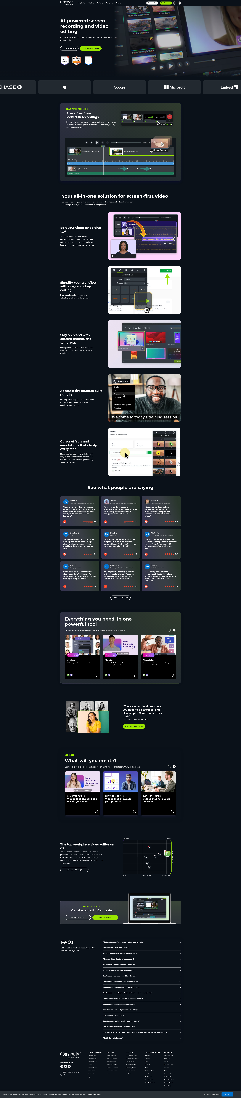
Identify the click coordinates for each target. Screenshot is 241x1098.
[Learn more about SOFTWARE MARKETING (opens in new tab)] (134, 811)
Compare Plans (152, 3)
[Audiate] (71, 675)
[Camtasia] (68, 675)
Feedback (128, 1073)
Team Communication (112, 1067)
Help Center (148, 1073)
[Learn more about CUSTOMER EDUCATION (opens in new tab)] (172, 811)
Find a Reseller (168, 1076)
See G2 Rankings (74, 870)
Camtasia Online (92, 1073)
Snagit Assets (91, 1070)
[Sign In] (179, 3)
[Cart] (174, 3)
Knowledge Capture (131, 1064)
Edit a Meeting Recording (132, 1058)
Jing (89, 1076)
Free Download (165, 3)
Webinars (147, 1058)
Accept (227, 1094)
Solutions (91, 3)
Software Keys (149, 1080)
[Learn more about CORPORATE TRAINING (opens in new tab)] (96, 811)
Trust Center (148, 1076)
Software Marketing (112, 1064)
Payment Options (168, 1083)
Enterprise (109, 1073)
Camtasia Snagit (92, 1058)
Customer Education (131, 1055)
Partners (166, 1067)
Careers (166, 1070)
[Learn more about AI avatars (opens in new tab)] (134, 675)
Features (100, 3)
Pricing (118, 3)
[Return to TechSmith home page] (67, 3)
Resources (109, 3)
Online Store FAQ (169, 1080)
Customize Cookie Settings (212, 1094)
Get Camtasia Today (134, 726)
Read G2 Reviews (120, 598)
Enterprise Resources (169, 1073)
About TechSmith (168, 1055)
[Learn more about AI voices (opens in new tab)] (96, 675)
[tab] (142, 943)
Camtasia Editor (92, 1055)
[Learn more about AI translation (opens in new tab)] (172, 675)
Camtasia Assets (92, 1067)
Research (147, 1064)
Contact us (90, 948)
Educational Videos (112, 1070)
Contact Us (167, 1058)
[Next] (174, 630)
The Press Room (168, 1064)
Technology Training (131, 1067)
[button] (142, 942)
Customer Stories (149, 1070)
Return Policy (167, 1086)
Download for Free (90, 48)
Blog (146, 1061)
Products (82, 3)
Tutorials (147, 1055)
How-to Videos (130, 1061)
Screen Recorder (111, 1055)
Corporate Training (112, 1058)
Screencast (90, 1064)
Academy (147, 1067)
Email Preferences (150, 1083)
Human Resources (111, 1061)
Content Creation (130, 1070)
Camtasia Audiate (92, 1061)
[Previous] (169, 630)
